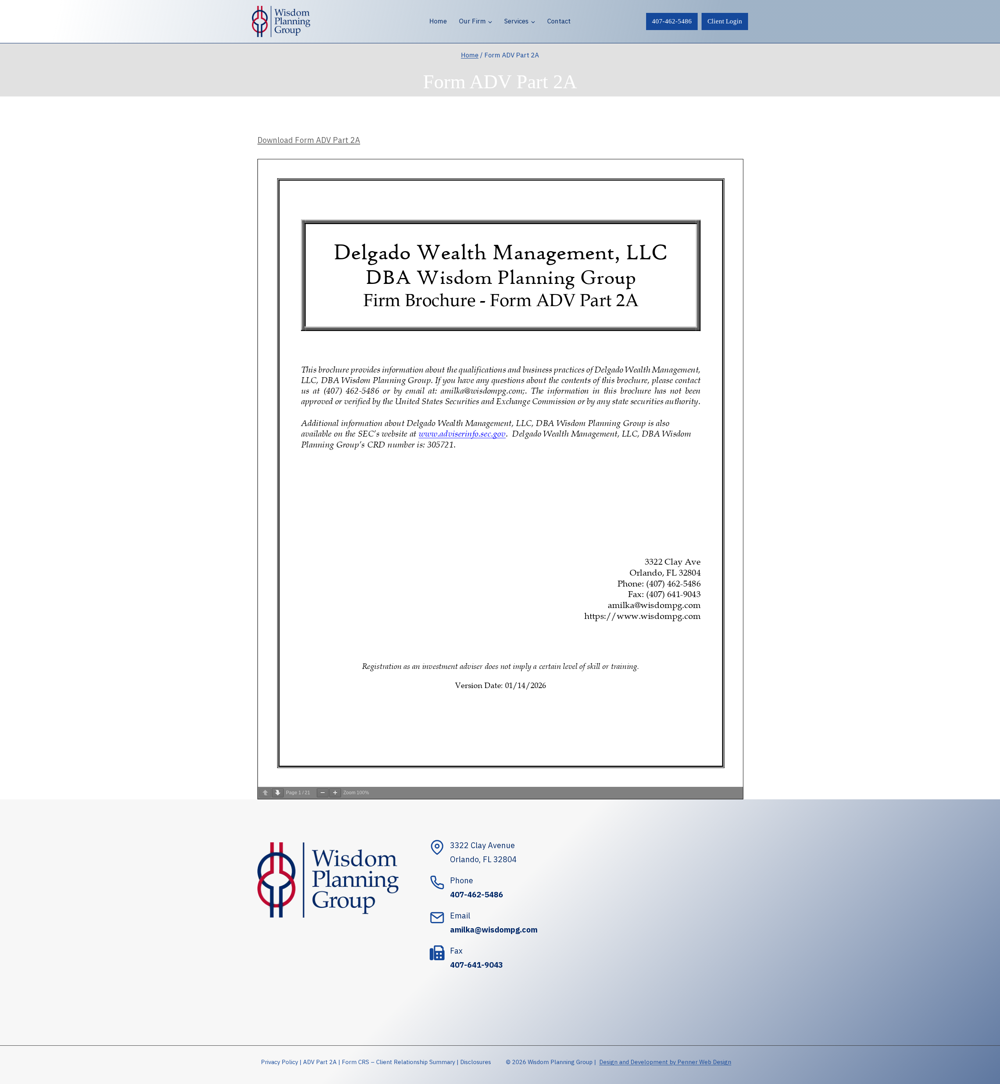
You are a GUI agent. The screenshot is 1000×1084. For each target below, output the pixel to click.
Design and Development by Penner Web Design (665, 1062)
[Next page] (278, 792)
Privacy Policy (279, 1062)
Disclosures (475, 1062)
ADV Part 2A (320, 1062)
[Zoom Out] (323, 792)
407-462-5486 (672, 21)
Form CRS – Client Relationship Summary (398, 1062)
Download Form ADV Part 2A (308, 140)
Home (438, 21)
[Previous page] (265, 792)
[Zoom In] (335, 792)
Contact (559, 21)
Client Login (724, 21)
